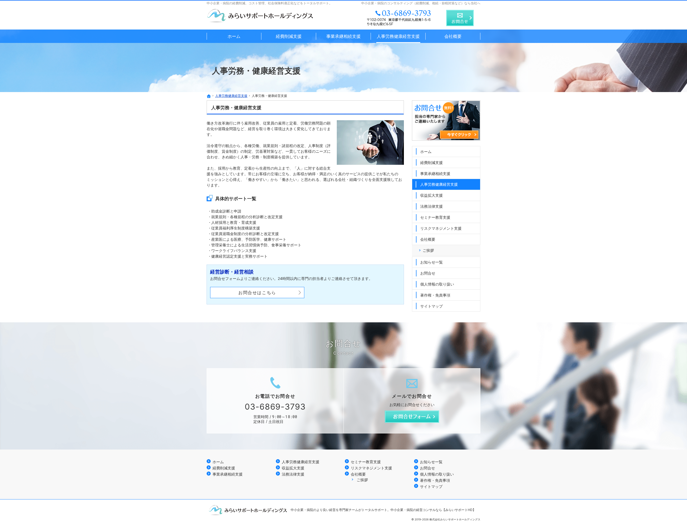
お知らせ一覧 (431, 262)
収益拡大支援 (431, 195)
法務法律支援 (431, 206)
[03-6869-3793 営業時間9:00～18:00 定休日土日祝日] (399, 18)
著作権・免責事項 (435, 295)
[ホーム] (209, 96)
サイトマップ (431, 306)
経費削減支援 (431, 162)
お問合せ (427, 273)
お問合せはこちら (257, 292)
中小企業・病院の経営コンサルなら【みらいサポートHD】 (433, 510)
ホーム (426, 151)
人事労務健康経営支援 (439, 184)
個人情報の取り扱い (437, 284)
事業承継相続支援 (435, 173)
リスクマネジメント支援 (441, 228)
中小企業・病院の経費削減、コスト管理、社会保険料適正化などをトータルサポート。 (269, 3)
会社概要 (427, 239)
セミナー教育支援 (435, 217)
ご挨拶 (428, 250)
